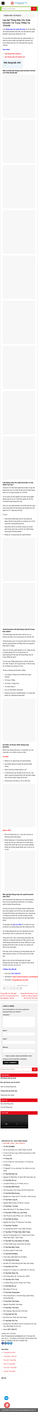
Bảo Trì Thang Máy (9, 1364)
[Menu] (3, 3)
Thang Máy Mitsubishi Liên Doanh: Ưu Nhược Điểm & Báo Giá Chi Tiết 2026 (29, 996)
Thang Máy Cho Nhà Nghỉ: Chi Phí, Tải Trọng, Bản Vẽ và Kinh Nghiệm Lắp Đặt (9, 996)
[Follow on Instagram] (5, 1343)
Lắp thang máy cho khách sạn (15, 57)
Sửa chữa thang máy (6, 1104)
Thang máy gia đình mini (8, 1091)
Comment (6, 1015)
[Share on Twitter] (10, 988)
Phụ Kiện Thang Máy (10, 1360)
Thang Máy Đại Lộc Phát (20, 980)
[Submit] (34, 9)
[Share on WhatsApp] (4, 988)
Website (5, 1047)
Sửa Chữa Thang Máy (10, 1367)
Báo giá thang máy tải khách (10, 1082)
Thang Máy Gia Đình (9, 1352)
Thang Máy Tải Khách (10, 1356)
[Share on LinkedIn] (20, 988)
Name (5, 1030)
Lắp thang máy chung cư (13, 54)
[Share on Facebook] (7, 988)
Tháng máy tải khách (12, 15)
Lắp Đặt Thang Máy (9, 1371)
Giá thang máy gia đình (8, 1078)
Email (5, 1039)
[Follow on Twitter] (8, 1343)
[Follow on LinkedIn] (11, 1343)
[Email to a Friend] (14, 988)
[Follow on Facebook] (2, 1343)
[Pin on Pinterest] (17, 988)
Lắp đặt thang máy (6, 1107)
